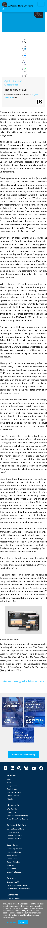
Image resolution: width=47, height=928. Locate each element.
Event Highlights (13, 862)
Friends (10, 799)
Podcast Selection (14, 839)
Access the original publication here (23, 681)
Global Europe (11, 84)
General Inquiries (13, 882)
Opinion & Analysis (13, 81)
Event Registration (14, 849)
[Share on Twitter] (24, 41)
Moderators (11, 869)
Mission (10, 779)
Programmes (12, 786)
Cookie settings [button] (10, 922)
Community (11, 812)
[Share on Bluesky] (24, 55)
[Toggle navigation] (40, 4)
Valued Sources (13, 796)
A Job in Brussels (13, 898)
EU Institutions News (15, 829)
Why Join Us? (12, 809)
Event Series (12, 855)
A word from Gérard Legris (17, 819)
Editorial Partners (14, 792)
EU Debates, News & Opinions (20, 6)
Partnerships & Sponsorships (18, 888)
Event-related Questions (17, 885)
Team (9, 782)
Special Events (12, 859)
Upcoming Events (14, 852)
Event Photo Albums (15, 872)
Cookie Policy (8, 917)
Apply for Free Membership (23, 754)
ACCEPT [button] (23, 922)
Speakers (10, 865)
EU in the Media (13, 832)
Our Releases (12, 789)
